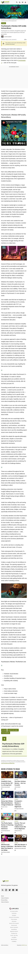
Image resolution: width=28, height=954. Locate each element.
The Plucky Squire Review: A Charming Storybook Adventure (7, 825)
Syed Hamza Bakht (5, 852)
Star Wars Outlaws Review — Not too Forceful (20, 783)
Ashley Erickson (18, 830)
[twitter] (9, 890)
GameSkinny (14, 929)
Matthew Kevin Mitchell (20, 848)
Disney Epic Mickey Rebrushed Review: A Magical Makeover (7, 803)
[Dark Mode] (19, 2)
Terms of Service (5, 898)
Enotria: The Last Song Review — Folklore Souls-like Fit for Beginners (20, 825)
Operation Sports (14, 931)
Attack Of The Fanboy (14, 917)
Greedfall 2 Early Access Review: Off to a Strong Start (6, 783)
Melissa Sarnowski (5, 787)
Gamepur (14, 915)
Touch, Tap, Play (14, 935)
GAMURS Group (24, 945)
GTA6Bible (14, 941)
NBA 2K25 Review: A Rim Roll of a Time (21, 845)
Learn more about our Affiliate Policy (7, 763)
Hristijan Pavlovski (19, 808)
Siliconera (14, 921)
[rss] (2, 890)
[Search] (16, 2)
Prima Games (14, 919)
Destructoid (14, 925)
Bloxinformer (14, 939)
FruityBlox (14, 937)
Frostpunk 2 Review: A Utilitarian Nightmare (18, 803)
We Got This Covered (14, 923)
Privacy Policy (4, 900)
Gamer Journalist (14, 927)
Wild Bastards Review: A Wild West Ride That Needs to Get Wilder (7, 847)
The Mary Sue (14, 933)
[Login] (25, 2)
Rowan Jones (4, 806)
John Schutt (17, 787)
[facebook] (13, 890)
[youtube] (16, 890)
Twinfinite (14, 913)
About (2, 896)
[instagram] (6, 890)
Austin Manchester (5, 830)
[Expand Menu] (22, 2)
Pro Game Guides (14, 911)
